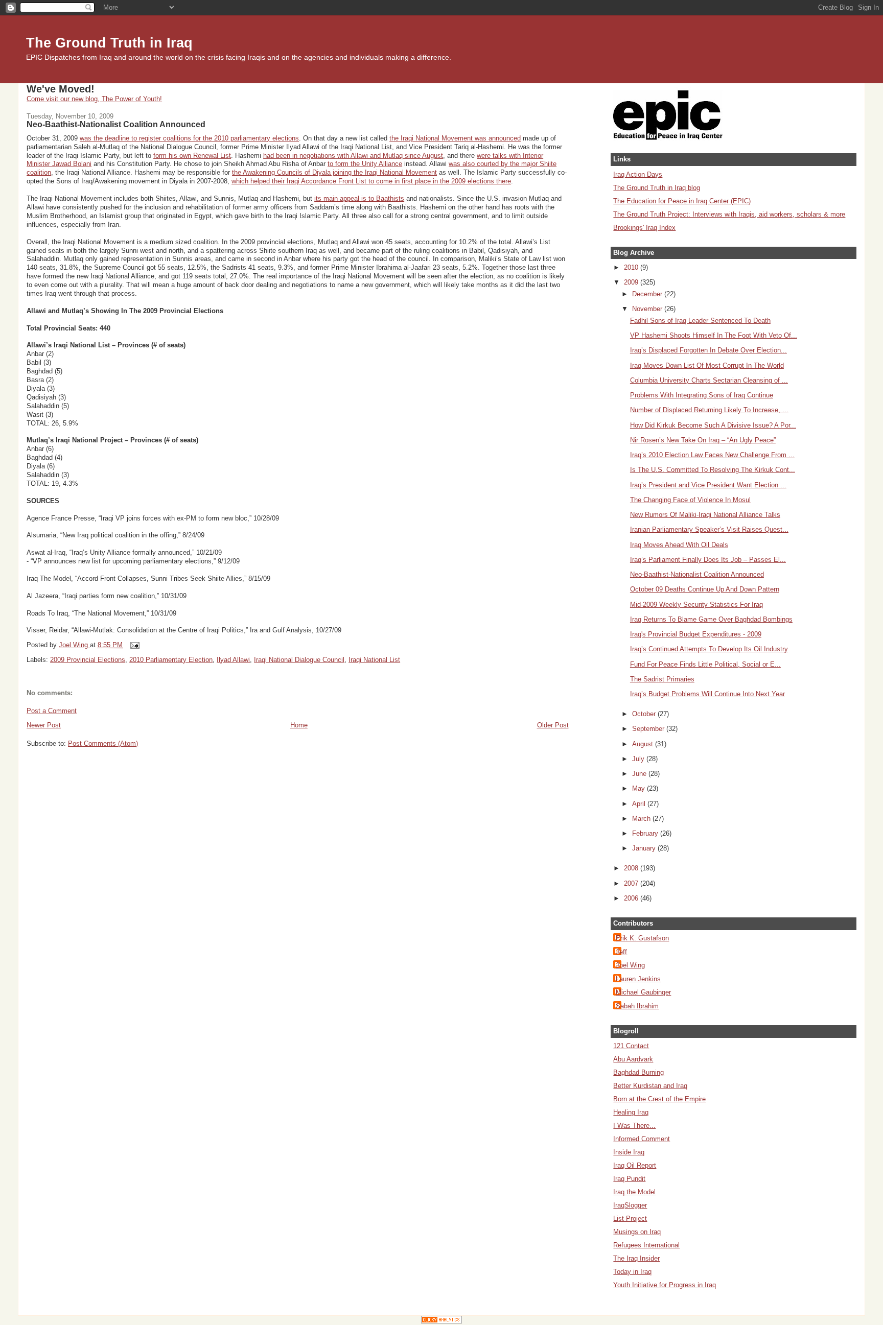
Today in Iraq (632, 1271)
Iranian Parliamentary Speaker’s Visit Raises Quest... (709, 529)
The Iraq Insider (636, 1258)
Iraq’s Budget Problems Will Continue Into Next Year (707, 694)
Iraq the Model (634, 1192)
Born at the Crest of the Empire (659, 1099)
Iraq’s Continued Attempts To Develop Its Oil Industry (709, 649)
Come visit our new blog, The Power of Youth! (94, 99)
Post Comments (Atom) (103, 743)
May (639, 788)
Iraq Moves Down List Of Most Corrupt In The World (707, 365)
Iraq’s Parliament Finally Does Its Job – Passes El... (708, 559)
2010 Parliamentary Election (171, 660)
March (642, 818)
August (643, 744)
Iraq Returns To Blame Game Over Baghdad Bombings (711, 619)
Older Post (553, 725)
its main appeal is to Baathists (359, 198)
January (645, 848)
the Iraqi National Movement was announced (455, 138)
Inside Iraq (628, 1152)
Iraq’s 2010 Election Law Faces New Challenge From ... (712, 455)
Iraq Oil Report (634, 1165)
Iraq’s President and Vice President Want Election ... (708, 485)
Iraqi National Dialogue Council (299, 660)
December (648, 294)
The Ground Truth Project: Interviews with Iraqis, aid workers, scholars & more (729, 214)
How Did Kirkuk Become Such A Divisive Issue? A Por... (713, 425)
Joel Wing (630, 965)
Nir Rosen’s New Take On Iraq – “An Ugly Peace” (703, 440)
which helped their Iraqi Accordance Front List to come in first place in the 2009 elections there (371, 181)
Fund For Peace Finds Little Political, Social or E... (705, 664)
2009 (632, 282)
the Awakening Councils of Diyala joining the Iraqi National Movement (334, 172)
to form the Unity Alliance (365, 164)
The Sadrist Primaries (662, 679)
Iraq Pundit (629, 1178)
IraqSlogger (630, 1205)
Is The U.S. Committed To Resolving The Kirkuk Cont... (712, 470)
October (645, 714)
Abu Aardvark (633, 1059)
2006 (632, 898)
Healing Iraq (630, 1112)
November (648, 309)
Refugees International (646, 1245)
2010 (632, 267)
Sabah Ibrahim (637, 1006)
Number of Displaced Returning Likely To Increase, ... (709, 410)
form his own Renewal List (192, 155)
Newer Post (44, 725)
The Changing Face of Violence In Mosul (690, 500)
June (640, 773)
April (639, 804)
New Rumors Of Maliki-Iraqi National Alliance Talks (705, 514)
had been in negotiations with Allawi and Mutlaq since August (353, 155)
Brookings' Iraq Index (644, 227)
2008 (632, 868)
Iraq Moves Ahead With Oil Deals (679, 545)
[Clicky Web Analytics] (441, 1321)
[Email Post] (134, 645)
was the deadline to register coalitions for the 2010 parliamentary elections (189, 138)
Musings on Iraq (637, 1232)
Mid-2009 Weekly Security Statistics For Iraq (696, 604)
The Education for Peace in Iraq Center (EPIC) (682, 201)
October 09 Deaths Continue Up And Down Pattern (704, 589)
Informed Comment (641, 1139)
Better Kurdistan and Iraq (650, 1086)
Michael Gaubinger (643, 992)
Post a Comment (52, 711)
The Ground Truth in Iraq (109, 43)
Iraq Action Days (637, 174)
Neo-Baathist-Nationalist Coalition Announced (697, 574)
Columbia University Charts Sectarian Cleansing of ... (709, 380)
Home (299, 725)
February (646, 833)
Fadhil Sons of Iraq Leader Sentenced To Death (700, 320)
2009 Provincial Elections (87, 660)
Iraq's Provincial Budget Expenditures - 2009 (695, 634)
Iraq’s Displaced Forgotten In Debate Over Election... (708, 350)
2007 (632, 883)
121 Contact (631, 1046)
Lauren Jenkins (638, 979)
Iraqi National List (374, 660)
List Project (630, 1218)
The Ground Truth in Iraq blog (656, 188)
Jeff (621, 952)
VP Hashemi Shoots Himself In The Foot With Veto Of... (713, 335)
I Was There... (634, 1125)
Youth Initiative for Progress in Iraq (664, 1285)
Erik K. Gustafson (642, 938)
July (639, 759)
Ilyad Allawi (233, 660)
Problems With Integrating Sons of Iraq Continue (701, 395)
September (649, 728)
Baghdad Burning (638, 1072)
